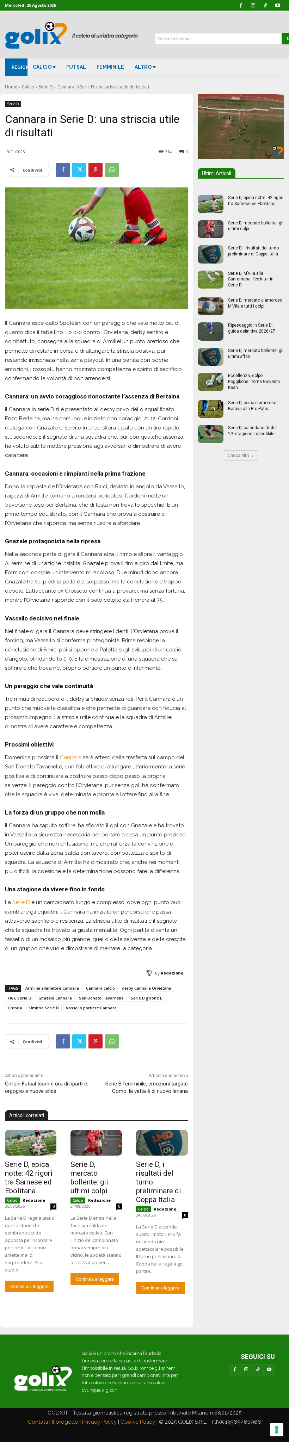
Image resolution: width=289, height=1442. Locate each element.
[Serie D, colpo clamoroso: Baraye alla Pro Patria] (211, 409)
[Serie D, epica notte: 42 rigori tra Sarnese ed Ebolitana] (30, 1143)
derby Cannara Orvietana (146, 988)
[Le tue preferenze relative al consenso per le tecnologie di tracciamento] (276, 1429)
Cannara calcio (100, 988)
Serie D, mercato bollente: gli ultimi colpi (89, 1177)
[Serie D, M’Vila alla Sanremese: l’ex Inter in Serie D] (211, 280)
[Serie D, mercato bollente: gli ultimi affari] (211, 357)
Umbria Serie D (44, 1007)
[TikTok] (258, 1370)
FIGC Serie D (19, 998)
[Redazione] (150, 973)
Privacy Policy (99, 1422)
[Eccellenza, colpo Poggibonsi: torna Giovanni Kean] (211, 382)
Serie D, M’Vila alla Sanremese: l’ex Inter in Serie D (250, 279)
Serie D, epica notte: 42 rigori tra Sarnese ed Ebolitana (29, 1177)
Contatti (38, 1422)
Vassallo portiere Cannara (91, 1007)
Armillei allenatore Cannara (52, 988)
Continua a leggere (29, 1286)
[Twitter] (79, 170)
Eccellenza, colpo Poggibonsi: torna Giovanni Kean (254, 381)
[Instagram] (246, 1370)
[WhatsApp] (112, 170)
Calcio (28, 87)
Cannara (70, 757)
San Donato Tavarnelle (101, 998)
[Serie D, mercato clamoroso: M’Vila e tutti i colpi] (211, 306)
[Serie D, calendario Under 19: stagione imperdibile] (211, 434)
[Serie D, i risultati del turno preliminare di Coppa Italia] (161, 1143)
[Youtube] (269, 1370)
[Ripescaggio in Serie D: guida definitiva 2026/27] (211, 331)
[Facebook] (63, 170)
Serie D (46, 87)
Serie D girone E (146, 998)
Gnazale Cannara (55, 998)
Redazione (172, 973)
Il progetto (65, 1422)
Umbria (15, 1007)
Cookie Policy (138, 1422)
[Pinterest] (95, 170)
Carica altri (238, 455)
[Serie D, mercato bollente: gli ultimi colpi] (96, 1143)
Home (11, 87)
